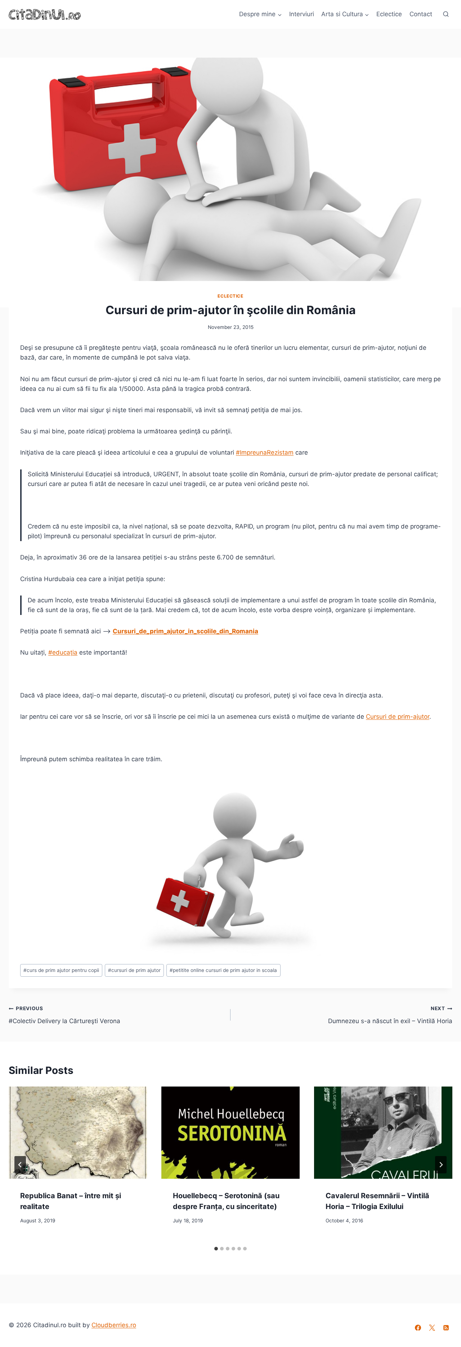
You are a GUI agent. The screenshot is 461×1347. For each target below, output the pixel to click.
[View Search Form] (445, 14)
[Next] (441, 1164)
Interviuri (301, 14)
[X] (432, 1327)
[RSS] (446, 1327)
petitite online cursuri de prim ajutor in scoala (223, 970)
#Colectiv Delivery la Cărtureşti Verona (64, 1015)
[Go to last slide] (20, 1164)
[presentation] (78, 1133)
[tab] (216, 1248)
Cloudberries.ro (113, 1325)
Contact (420, 14)
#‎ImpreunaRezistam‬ (265, 452)
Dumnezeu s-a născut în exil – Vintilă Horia (390, 1015)
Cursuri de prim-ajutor (397, 716)
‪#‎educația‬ (62, 652)
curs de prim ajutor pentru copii (61, 970)
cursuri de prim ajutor (134, 970)
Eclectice (389, 14)
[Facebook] (418, 1327)
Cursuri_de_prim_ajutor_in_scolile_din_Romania (185, 631)
